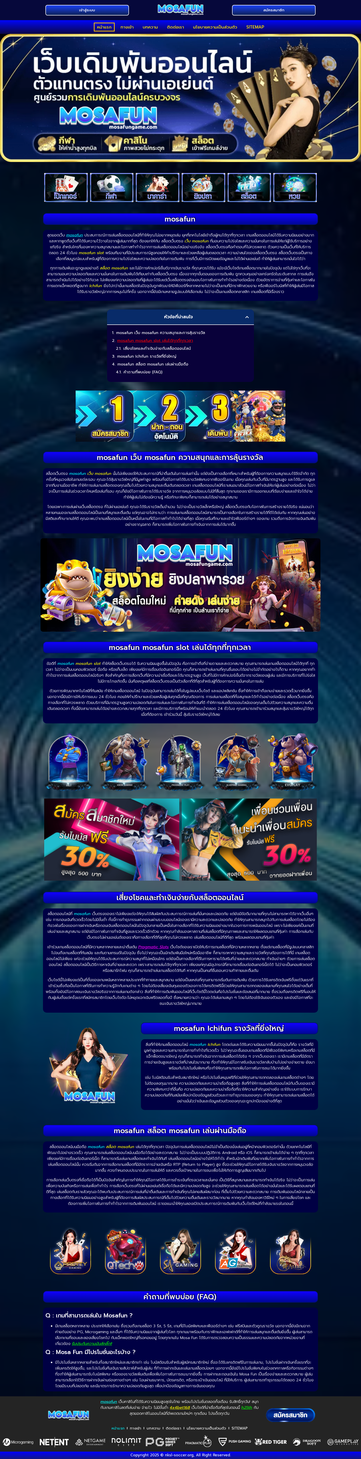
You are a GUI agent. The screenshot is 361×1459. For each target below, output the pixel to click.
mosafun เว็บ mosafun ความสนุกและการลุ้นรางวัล (160, 333)
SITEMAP (255, 27)
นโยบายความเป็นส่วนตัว (215, 27)
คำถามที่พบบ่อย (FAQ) (143, 372)
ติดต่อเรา (175, 27)
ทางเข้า (127, 27)
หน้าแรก (104, 27)
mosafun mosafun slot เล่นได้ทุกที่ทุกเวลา (155, 341)
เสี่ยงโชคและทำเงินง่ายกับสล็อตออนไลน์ (157, 348)
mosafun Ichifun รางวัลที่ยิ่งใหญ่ (146, 356)
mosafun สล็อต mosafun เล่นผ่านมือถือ (152, 364)
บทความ (150, 27)
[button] (247, 317)
